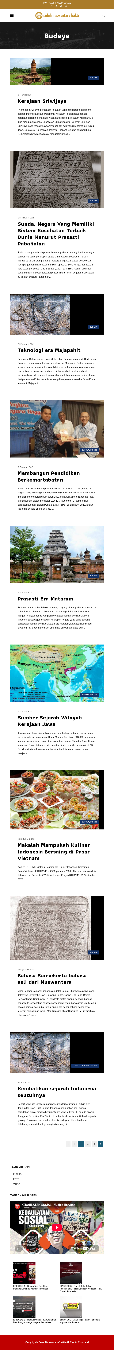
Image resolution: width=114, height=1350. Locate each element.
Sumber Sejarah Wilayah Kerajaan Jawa (50, 720)
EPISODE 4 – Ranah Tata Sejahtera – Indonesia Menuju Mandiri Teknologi (31, 1287)
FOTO (16, 1179)
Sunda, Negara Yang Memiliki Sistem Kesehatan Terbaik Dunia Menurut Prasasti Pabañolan (56, 233)
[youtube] (61, 6)
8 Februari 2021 (26, 467)
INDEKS (17, 1174)
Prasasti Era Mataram (45, 598)
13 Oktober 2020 (26, 839)
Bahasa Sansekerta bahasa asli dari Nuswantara (52, 978)
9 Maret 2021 (24, 94)
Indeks (93, 450)
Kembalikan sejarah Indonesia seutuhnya (57, 1091)
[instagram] (66, 6)
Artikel (77, 1065)
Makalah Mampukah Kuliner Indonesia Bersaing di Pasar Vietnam (54, 851)
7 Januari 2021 (25, 592)
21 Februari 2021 (26, 217)
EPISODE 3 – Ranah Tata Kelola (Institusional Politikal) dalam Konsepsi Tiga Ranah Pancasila (81, 1289)
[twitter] (56, 6)
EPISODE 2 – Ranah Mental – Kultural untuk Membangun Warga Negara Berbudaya (34, 1321)
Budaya (93, 78)
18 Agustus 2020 (26, 969)
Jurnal (93, 1065)
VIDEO (16, 1184)
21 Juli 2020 (24, 1082)
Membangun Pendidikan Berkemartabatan (49, 476)
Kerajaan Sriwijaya (42, 100)
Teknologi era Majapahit (49, 350)
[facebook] (51, 6)
